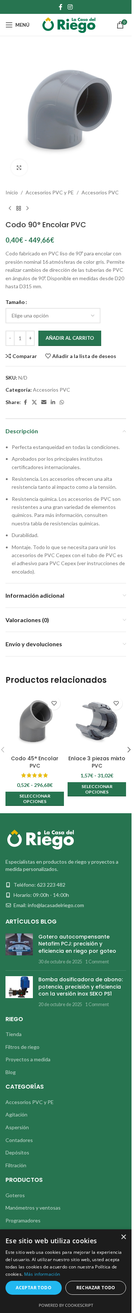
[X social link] (34, 402)
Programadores (23, 1220)
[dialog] (66, 1271)
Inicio (11, 192)
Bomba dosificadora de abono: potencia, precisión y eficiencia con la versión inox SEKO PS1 (80, 986)
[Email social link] (44, 402)
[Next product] (27, 208)
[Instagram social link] (70, 6)
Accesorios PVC (100, 192)
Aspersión (17, 1127)
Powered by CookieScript (66, 1305)
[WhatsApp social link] (61, 402)
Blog (10, 1072)
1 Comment (97, 961)
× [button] (123, 1237)
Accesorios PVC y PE (50, 192)
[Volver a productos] (18, 208)
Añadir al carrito (70, 338)
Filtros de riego (22, 1047)
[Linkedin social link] (53, 402)
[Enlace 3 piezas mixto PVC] (97, 722)
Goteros (15, 1195)
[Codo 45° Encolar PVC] (34, 722)
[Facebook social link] (60, 6)
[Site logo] (69, 24)
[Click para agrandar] (19, 167)
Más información (42, 1274)
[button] (129, 749)
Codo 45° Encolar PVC (34, 762)
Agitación (16, 1114)
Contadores (19, 1140)
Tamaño (15, 302)
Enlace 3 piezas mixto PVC (96, 762)
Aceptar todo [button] (34, 1288)
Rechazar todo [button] (95, 1288)
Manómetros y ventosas (33, 1207)
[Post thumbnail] (19, 949)
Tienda (13, 1034)
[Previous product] (9, 208)
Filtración (15, 1165)
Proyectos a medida (27, 1059)
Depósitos (17, 1152)
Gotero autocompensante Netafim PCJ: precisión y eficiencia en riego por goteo (77, 944)
